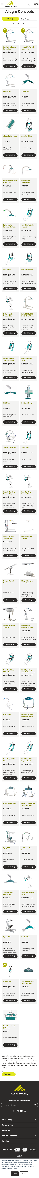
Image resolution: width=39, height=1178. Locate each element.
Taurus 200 (7, 937)
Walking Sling (7, 981)
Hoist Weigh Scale (27, 403)
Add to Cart (27, 110)
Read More (7, 1074)
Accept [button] (15, 1174)
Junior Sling (25, 447)
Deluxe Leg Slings (27, 269)
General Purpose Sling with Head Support (8, 360)
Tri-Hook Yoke (25, 937)
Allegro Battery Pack (10, 136)
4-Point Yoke (25, 91)
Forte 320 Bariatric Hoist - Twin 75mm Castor (27, 316)
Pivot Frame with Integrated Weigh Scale (27, 716)
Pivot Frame (7, 714)
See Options (9, 66)
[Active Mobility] (11, 4)
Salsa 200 (6, 848)
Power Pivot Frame (9, 803)
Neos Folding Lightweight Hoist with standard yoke (27, 627)
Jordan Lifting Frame (9, 447)
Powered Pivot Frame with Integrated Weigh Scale (28, 805)
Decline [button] (24, 1174)
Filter (9, 19)
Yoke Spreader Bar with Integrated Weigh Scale (27, 983)
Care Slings (7, 269)
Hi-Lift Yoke (7, 403)
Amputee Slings (26, 136)
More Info (27, 555)
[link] (13, 1111)
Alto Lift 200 (7, 91)
